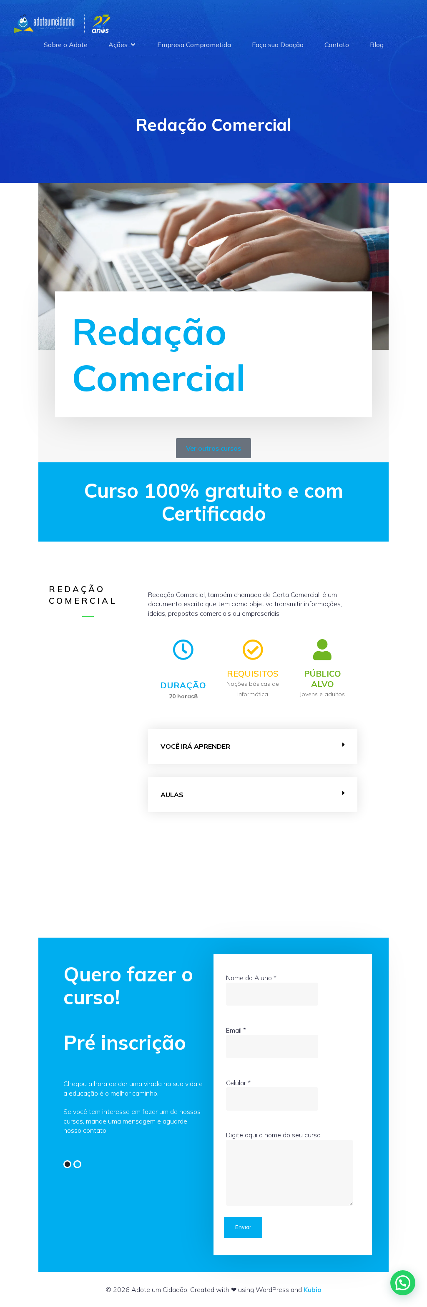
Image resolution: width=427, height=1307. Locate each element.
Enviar (243, 1227)
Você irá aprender (195, 746)
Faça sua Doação (278, 44)
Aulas (172, 794)
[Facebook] (67, 1164)
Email (236, 1030)
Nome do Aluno (251, 977)
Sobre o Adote (66, 44)
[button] (252, 746)
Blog (377, 44)
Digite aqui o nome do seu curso (273, 1135)
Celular (238, 1083)
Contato (336, 44)
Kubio (313, 1289)
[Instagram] (77, 1164)
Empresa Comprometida (194, 44)
